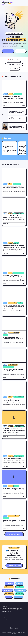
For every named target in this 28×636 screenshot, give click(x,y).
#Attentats (16, 485)
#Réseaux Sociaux (12, 302)
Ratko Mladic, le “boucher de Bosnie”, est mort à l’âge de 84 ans (13, 370)
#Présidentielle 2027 (19, 426)
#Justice (10, 243)
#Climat (10, 213)
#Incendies (9, 593)
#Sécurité (5, 334)
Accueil (3, 617)
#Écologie (16, 243)
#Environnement (16, 183)
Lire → (23, 105)
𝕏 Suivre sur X (20, 51)
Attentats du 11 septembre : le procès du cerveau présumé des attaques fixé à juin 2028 (14, 490)
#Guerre (10, 396)
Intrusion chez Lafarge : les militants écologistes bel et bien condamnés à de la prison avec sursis (13, 247)
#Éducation (5, 518)
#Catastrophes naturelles (13, 332)
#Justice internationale (8, 366)
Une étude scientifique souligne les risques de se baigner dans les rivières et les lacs (14, 187)
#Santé (10, 183)
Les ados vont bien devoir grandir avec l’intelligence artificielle (14, 521)
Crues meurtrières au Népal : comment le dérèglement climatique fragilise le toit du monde (13, 277)
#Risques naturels (18, 94)
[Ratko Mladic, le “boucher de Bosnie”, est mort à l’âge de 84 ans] (14, 356)
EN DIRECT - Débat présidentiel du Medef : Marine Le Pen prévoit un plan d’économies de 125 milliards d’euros (13, 430)
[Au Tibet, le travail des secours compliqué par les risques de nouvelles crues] (14, 323)
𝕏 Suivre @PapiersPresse (14, 565)
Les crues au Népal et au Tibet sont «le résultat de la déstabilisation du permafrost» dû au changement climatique (14, 218)
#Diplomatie (9, 586)
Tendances (4, 621)
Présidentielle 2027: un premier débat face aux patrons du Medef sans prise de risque (17, 112)
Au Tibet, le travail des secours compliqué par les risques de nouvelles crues (14, 338)
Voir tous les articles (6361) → (14, 534)
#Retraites (10, 456)
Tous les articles (5, 619)
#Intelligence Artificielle (14, 515)
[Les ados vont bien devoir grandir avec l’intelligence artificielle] (14, 507)
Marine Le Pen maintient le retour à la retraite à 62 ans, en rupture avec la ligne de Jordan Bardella (16, 128)
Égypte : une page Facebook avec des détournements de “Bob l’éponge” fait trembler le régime (14, 306)
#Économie (10, 426)
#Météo (10, 94)
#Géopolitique (7, 590)
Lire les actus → (8, 51)
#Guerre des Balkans (12, 364)
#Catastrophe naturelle (19, 213)
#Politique (20, 302)
